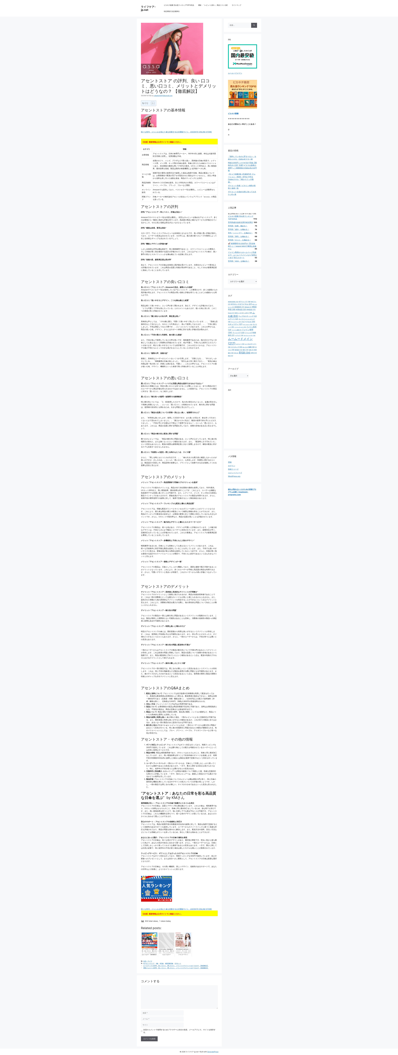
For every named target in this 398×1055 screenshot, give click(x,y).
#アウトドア (245, 302)
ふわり (248, 313)
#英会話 (248, 307)
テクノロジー (247, 324)
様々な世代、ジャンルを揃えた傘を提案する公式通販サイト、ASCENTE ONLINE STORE (176, 132)
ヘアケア (239, 335)
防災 (230, 356)
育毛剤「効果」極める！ (237, 226)
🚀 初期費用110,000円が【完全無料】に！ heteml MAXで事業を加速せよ (242, 246)
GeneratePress (212, 1052)
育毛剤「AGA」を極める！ (238, 261)
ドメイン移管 (236, 330)
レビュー (240, 344)
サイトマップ (236, 5)
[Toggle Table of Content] (151, 103)
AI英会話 (241, 309)
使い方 (245, 347)
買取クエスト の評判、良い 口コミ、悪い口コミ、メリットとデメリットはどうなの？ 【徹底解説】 (175, 968)
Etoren (231, 313)
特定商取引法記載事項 (171, 11)
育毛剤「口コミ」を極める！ (239, 240)
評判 (254, 353)
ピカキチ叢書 (233, 113)
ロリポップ (236, 347)
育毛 (236, 353)
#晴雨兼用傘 (169, 963)
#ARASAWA (233, 302)
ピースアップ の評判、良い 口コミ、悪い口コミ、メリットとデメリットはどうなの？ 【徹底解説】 (175, 965)
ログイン (231, 466)
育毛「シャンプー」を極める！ (240, 233)
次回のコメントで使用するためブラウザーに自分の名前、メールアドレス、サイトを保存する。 (179, 1031)
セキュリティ (235, 324)
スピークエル (248, 322)
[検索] (254, 25)
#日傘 (162, 963)
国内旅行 (238, 350)
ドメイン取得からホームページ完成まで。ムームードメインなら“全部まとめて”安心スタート (242, 255)
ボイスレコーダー (249, 335)
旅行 (245, 350)
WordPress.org (234, 476)
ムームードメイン (235, 73)
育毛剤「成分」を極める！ (238, 229)
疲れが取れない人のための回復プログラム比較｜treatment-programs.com (242, 492)
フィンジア (238, 333)
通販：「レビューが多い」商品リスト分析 (213, 5)
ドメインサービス (240, 327)
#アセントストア (148, 963)
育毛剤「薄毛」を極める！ (238, 236)
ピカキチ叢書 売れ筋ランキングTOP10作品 (179, 5)
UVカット (178, 963)
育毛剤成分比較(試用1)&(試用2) (240, 222)
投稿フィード (233, 469)
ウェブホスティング (247, 316)
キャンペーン (236, 322)
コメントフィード (235, 473)
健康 (251, 347)
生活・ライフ (147, 961)
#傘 (157, 963)
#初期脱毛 (239, 307)
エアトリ (233, 319)
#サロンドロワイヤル (241, 304)
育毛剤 (244, 352)
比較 (251, 350)
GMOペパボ (239, 313)
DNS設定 (250, 309)
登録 (230, 462)
